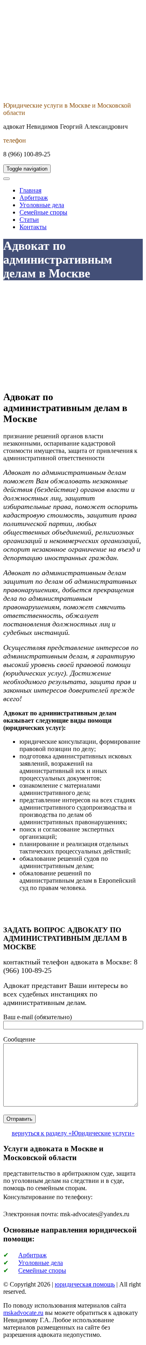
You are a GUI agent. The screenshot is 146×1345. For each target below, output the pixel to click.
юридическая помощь (85, 1284)
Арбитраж (33, 197)
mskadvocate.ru (23, 1312)
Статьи (29, 219)
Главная (30, 190)
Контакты (33, 226)
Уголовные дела (41, 204)
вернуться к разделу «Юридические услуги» (73, 1133)
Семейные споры (43, 212)
